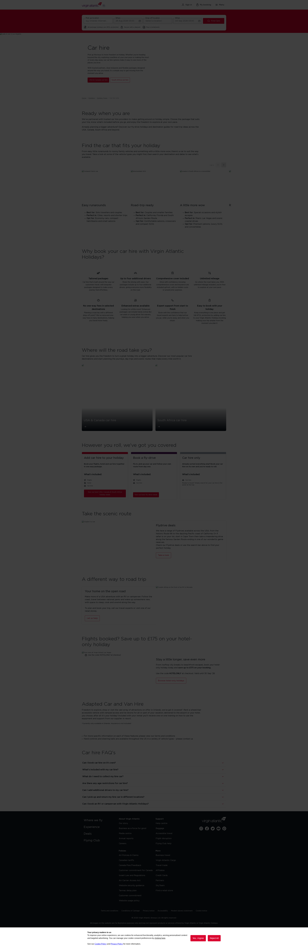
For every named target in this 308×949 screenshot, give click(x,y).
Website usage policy (129, 901)
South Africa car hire (120, 80)
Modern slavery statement (182, 911)
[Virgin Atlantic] (105, 5)
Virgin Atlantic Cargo (166, 860)
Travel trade (161, 865)
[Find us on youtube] (218, 828)
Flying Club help (163, 843)
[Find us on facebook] (207, 828)
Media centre (125, 833)
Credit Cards (162, 875)
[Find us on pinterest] (224, 828)
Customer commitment (130, 896)
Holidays (91, 98)
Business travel (163, 855)
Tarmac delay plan (128, 891)
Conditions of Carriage (130, 911)
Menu (221, 5)
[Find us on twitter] (213, 828)
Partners (160, 880)
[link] (99, 820)
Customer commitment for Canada (136, 870)
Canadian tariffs (126, 860)
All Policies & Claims (128, 855)
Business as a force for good (132, 828)
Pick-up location (92, 18)
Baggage (160, 828)
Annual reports (126, 838)
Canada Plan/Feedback (130, 865)
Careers (122, 843)
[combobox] (98, 21)
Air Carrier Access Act (130, 880)
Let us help (92, 618)
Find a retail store (164, 891)
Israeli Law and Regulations (132, 875)
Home (84, 98)
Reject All (214, 938)
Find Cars (215, 21)
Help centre (161, 823)
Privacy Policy (117, 944)
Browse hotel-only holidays (171, 681)
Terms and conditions (109, 911)
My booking (205, 5)
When (118, 18)
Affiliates (160, 870)
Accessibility (163, 911)
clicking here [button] (159, 938)
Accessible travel (164, 833)
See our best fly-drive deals (146, 495)
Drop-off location (152, 18)
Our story (123, 823)
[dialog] (154, 938)
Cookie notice (201, 911)
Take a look (163, 555)
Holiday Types (102, 98)
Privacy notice (148, 911)
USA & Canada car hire (98, 80)
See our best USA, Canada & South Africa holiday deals (105, 493)
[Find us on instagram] (201, 828)
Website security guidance (131, 885)
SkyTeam (160, 885)
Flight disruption (164, 838)
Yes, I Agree (198, 938)
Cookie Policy (100, 944)
